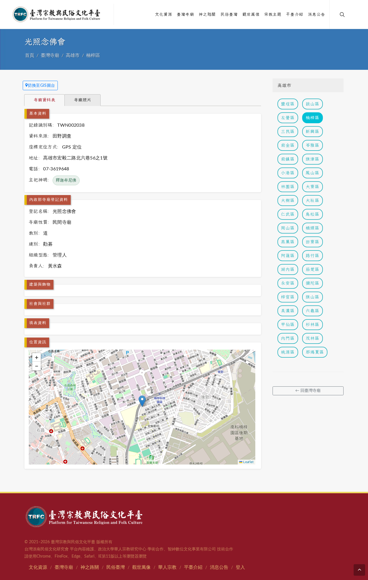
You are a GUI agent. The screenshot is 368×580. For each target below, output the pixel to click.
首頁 (29, 55)
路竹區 (312, 255)
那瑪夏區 (315, 352)
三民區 (288, 131)
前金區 (288, 145)
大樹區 (288, 200)
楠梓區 (93, 55)
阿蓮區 (288, 255)
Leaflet (248, 462)
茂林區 (312, 338)
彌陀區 (312, 283)
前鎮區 (288, 159)
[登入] (354, 14)
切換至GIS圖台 (41, 86)
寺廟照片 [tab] (82, 99)
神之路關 (89, 567)
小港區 (288, 172)
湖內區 (288, 269)
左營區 (288, 117)
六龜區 (312, 310)
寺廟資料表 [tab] (44, 99)
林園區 (288, 186)
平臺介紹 (193, 567)
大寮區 (312, 186)
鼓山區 (312, 103)
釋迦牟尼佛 (66, 180)
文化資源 (38, 567)
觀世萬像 (141, 567)
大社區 (312, 200)
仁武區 (288, 214)
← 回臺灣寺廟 (308, 391)
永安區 (288, 283)
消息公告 (219, 567)
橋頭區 (312, 228)
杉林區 (312, 324)
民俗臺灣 (115, 567)
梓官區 (288, 296)
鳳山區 (312, 172)
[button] (142, 401)
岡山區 (288, 228)
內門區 (288, 338)
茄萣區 (312, 269)
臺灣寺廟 (50, 55)
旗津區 (312, 159)
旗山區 (312, 296)
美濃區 (288, 310)
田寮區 (312, 241)
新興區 (312, 131)
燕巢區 (288, 241)
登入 (240, 567)
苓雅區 (312, 145)
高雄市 (73, 55)
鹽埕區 (288, 103)
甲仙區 (288, 324)
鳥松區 (312, 214)
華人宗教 (167, 567)
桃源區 (288, 352)
